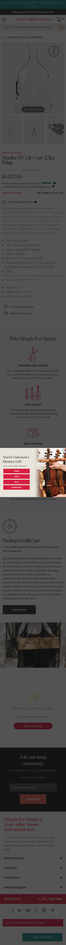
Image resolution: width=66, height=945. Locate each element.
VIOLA (16, 476)
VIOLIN (16, 471)
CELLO (16, 482)
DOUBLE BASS (16, 487)
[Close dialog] (63, 450)
